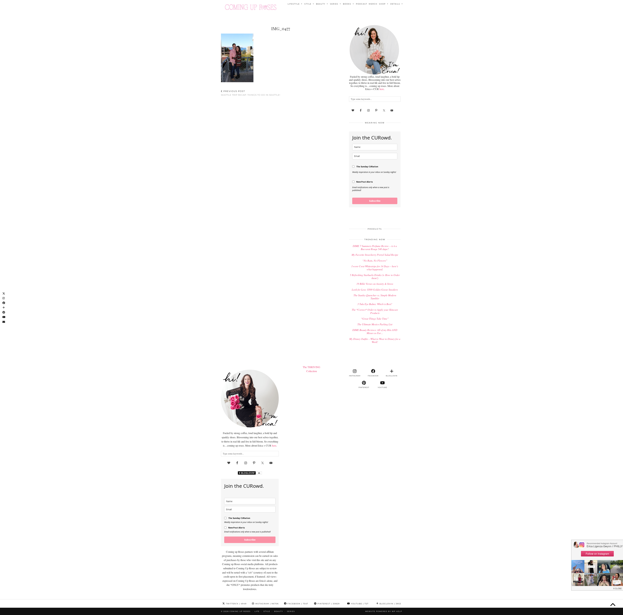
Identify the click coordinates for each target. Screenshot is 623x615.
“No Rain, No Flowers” (374, 260)
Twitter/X (236, 604)
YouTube (359, 604)
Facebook (297, 604)
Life (257, 611)
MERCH (373, 4)
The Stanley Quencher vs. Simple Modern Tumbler (375, 296)
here (381, 89)
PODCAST (361, 4)
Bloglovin (390, 604)
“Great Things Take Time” (375, 318)
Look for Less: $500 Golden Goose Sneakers (375, 289)
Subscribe (374, 200)
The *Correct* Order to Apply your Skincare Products (375, 311)
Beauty (320, 4)
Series (334, 4)
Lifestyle (294, 4)
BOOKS (347, 4)
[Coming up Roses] (251, 7)
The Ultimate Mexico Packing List (374, 324)
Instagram (266, 604)
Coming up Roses (240, 611)
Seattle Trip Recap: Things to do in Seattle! (250, 93)
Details (395, 4)
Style (307, 4)
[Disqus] (280, 141)
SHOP (382, 4)
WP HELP (397, 611)
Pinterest (328, 604)
